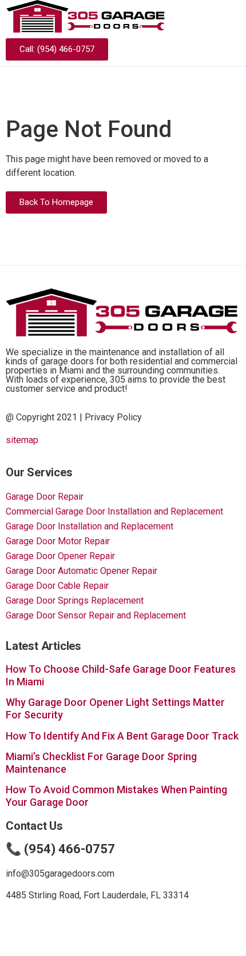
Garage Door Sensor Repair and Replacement (96, 615)
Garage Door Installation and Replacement (89, 526)
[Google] (231, 49)
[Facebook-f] (211, 49)
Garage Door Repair (45, 496)
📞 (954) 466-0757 (60, 849)
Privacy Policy (113, 417)
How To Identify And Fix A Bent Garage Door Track (122, 736)
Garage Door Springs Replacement (75, 600)
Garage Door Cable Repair (57, 585)
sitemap (22, 440)
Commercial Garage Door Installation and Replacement (114, 511)
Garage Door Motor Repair (58, 541)
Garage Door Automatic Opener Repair (81, 570)
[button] (232, 16)
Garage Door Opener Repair (60, 556)
